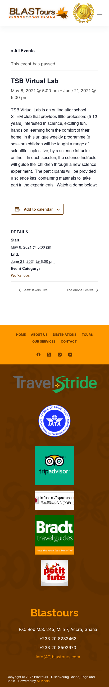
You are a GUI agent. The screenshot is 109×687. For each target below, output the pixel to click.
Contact (69, 341)
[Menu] (99, 13)
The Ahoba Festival (81, 290)
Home (21, 335)
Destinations (64, 335)
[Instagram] (60, 355)
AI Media (43, 681)
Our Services (44, 341)
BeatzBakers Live (35, 290)
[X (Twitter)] (49, 355)
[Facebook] (38, 355)
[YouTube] (70, 355)
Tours (87, 335)
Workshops (20, 275)
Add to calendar (38, 209)
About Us (39, 335)
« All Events (23, 50)
